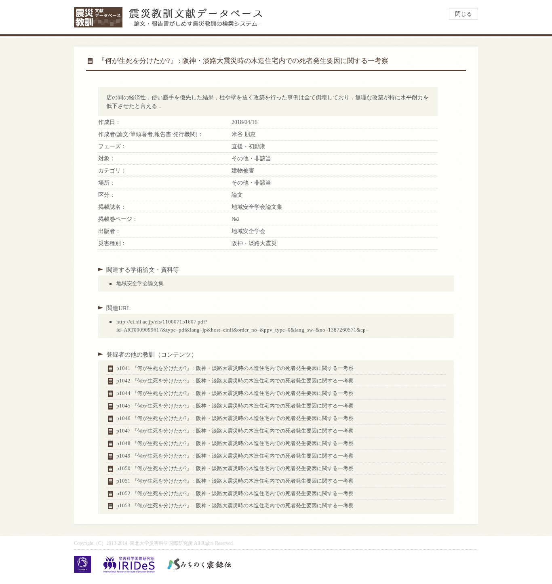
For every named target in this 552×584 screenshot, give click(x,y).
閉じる (463, 14)
